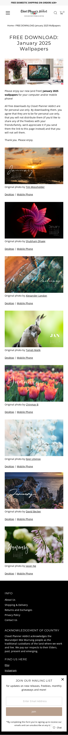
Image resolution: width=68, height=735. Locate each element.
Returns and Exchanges (18, 610)
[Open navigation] (8, 12)
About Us (10, 599)
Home (10, 25)
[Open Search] (55, 12)
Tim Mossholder (35, 187)
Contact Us (11, 620)
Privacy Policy (12, 615)
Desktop (9, 194)
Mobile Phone (25, 194)
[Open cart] (61, 12)
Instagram (11, 670)
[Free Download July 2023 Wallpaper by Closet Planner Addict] (34, 491)
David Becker (33, 511)
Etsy (7, 665)
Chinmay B (32, 404)
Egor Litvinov (33, 459)
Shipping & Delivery (16, 605)
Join (34, 711)
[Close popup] (62, 679)
